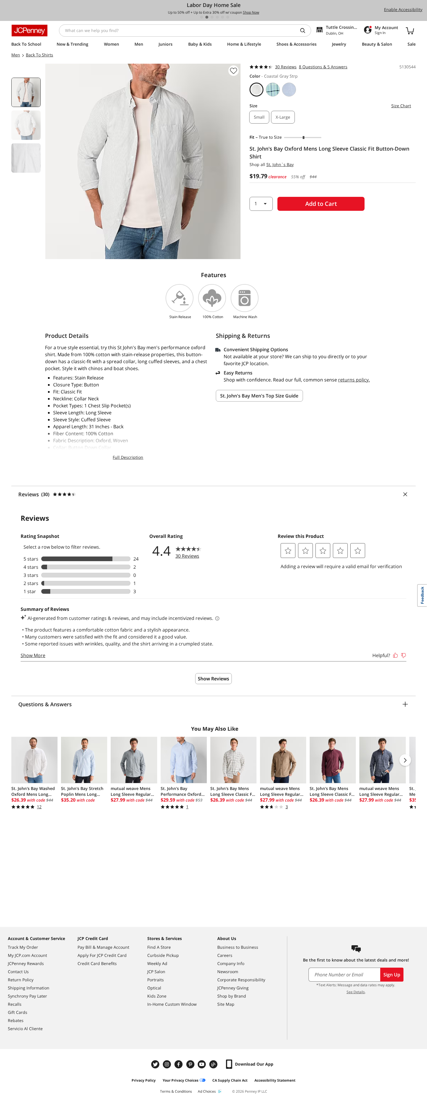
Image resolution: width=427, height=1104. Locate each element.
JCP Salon (156, 971)
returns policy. (354, 380)
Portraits (155, 979)
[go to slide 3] (212, 17)
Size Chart (401, 105)
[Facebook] (179, 1064)
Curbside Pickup (163, 955)
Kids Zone (156, 996)
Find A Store (159, 947)
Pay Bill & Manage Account (103, 947)
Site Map (225, 1004)
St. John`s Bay (280, 164)
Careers (224, 955)
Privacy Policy (144, 1080)
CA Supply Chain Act (229, 1080)
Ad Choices (207, 1091)
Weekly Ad (157, 963)
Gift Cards (17, 1012)
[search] (305, 30)
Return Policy (20, 979)
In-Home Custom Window (172, 1004)
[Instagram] (167, 1064)
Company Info (230, 963)
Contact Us (18, 971)
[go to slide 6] (227, 17)
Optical (154, 988)
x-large (283, 117)
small (259, 117)
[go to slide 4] (217, 17)
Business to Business (237, 947)
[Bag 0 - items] (410, 30)
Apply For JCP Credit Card (102, 955)
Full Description (128, 457)
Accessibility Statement (274, 1080)
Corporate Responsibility (241, 979)
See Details (356, 991)
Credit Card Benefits (97, 963)
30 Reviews (286, 66)
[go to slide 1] (201, 17)
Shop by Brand (231, 996)
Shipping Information (28, 988)
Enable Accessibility (403, 9)
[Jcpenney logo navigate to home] (29, 30)
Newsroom (227, 971)
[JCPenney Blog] (214, 1064)
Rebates (16, 1020)
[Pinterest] (191, 1064)
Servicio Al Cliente (25, 1028)
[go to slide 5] (222, 17)
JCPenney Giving (233, 988)
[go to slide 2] (206, 17)
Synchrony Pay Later (27, 996)
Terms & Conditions (176, 1091)
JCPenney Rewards (26, 963)
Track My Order (23, 947)
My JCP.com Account (27, 955)
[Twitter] (156, 1064)
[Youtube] (202, 1064)
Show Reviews (213, 678)
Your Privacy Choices (180, 1080)
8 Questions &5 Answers (323, 66)
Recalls (14, 1004)
